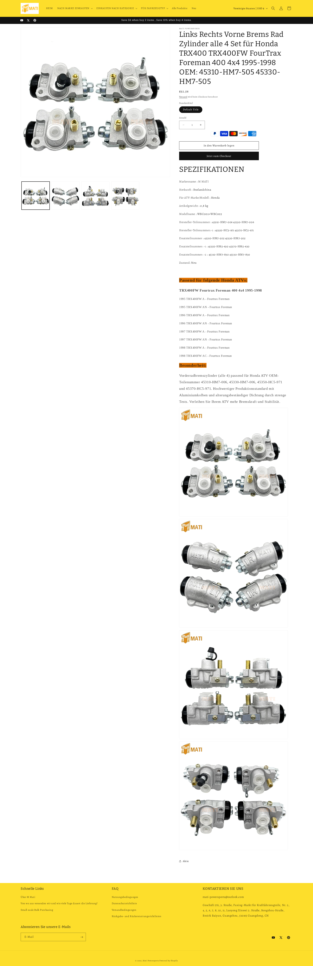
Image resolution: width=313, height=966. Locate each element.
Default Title (191, 109)
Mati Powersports (151, 960)
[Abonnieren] (82, 937)
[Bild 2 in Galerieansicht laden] (65, 196)
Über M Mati (28, 897)
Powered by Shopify (168, 960)
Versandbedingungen (124, 910)
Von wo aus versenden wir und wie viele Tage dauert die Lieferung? (59, 903)
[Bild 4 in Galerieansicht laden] (125, 196)
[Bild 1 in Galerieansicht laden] (36, 196)
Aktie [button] (186, 861)
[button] (74, 8)
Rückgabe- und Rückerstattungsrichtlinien (136, 916)
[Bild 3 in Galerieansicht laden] (95, 196)
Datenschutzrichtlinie (124, 903)
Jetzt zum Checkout (219, 156)
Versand (183, 96)
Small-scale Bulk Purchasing (37, 910)
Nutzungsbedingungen (125, 897)
